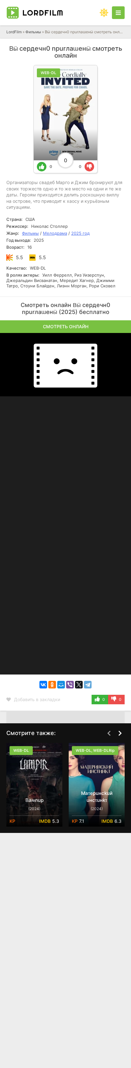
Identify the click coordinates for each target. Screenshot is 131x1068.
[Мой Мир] (61, 684)
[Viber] (70, 684)
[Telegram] (88, 684)
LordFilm (14, 31)
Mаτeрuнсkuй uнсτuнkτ (97, 796)
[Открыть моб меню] (118, 12)
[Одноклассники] (52, 684)
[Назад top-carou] (109, 733)
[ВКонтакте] (43, 684)
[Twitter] (79, 684)
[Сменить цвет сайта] (104, 12)
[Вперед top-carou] (120, 733)
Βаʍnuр (34, 800)
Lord (42, 12)
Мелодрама (55, 233)
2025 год (80, 233)
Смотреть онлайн (65, 326)
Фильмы (33, 31)
